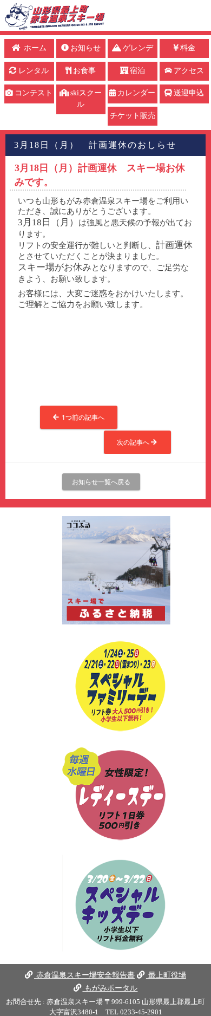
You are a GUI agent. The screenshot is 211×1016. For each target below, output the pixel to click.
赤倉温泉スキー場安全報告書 (84, 975)
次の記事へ (134, 441)
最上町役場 (166, 975)
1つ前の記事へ (82, 416)
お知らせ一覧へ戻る (101, 481)
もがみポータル (109, 988)
